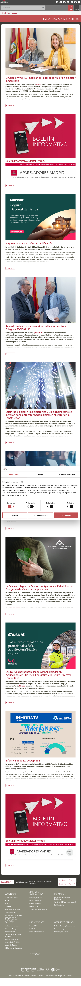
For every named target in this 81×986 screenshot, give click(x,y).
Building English (59, 905)
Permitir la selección (40, 515)
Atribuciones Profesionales (13, 915)
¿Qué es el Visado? (10, 932)
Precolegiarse (33, 906)
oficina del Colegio (14, 607)
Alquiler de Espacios (11, 945)
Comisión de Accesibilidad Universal (13, 935)
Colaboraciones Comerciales (13, 948)
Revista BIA (33, 926)
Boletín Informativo (35, 929)
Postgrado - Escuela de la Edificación (62, 898)
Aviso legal (12, 976)
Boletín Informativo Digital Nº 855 (25, 160)
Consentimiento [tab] (14, 474)
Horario (7, 900)
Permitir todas (66, 515)
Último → (71, 884)
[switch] (31, 506)
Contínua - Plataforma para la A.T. (65, 902)
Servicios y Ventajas (35, 897)
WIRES (38, 84)
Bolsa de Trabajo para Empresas (15, 929)
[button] (7, 882)
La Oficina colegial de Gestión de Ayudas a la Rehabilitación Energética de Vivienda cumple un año (39, 588)
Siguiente (62, 884)
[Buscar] (43, 7)
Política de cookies (37, 976)
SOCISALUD (38, 333)
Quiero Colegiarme (35, 903)
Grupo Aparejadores (11, 897)
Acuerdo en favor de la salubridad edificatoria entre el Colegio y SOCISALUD (36, 327)
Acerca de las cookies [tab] (67, 474)
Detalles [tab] (41, 474)
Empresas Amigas (10, 912)
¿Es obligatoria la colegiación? (38, 909)
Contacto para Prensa (61, 932)
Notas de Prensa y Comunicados (64, 926)
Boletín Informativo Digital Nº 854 (25, 840)
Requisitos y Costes (35, 900)
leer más (11, 105)
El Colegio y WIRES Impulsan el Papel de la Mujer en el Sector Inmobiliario (40, 79)
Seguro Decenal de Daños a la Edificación (29, 243)
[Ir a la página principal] (4, 1)
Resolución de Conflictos (12, 942)
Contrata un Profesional (12, 926)
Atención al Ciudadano (12, 939)
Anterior (72, 880)
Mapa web (61, 976)
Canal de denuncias (51, 976)
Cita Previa (8, 906)
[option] (15, 897)
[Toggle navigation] (76, 8)
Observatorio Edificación (12, 909)
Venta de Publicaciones (36, 932)
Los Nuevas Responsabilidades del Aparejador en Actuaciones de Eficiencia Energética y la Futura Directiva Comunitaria (38, 674)
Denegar (15, 515)
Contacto (69, 976)
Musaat (22, 686)
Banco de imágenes (60, 929)
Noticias (7, 903)
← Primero (62, 880)
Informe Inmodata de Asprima (22, 760)
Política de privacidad (23, 976)
